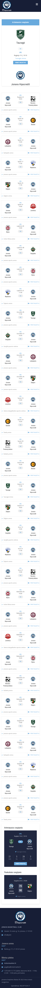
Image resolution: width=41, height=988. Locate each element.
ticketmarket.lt (10, 963)
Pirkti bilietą (20, 864)
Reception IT (25, 986)
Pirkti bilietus (20, 62)
